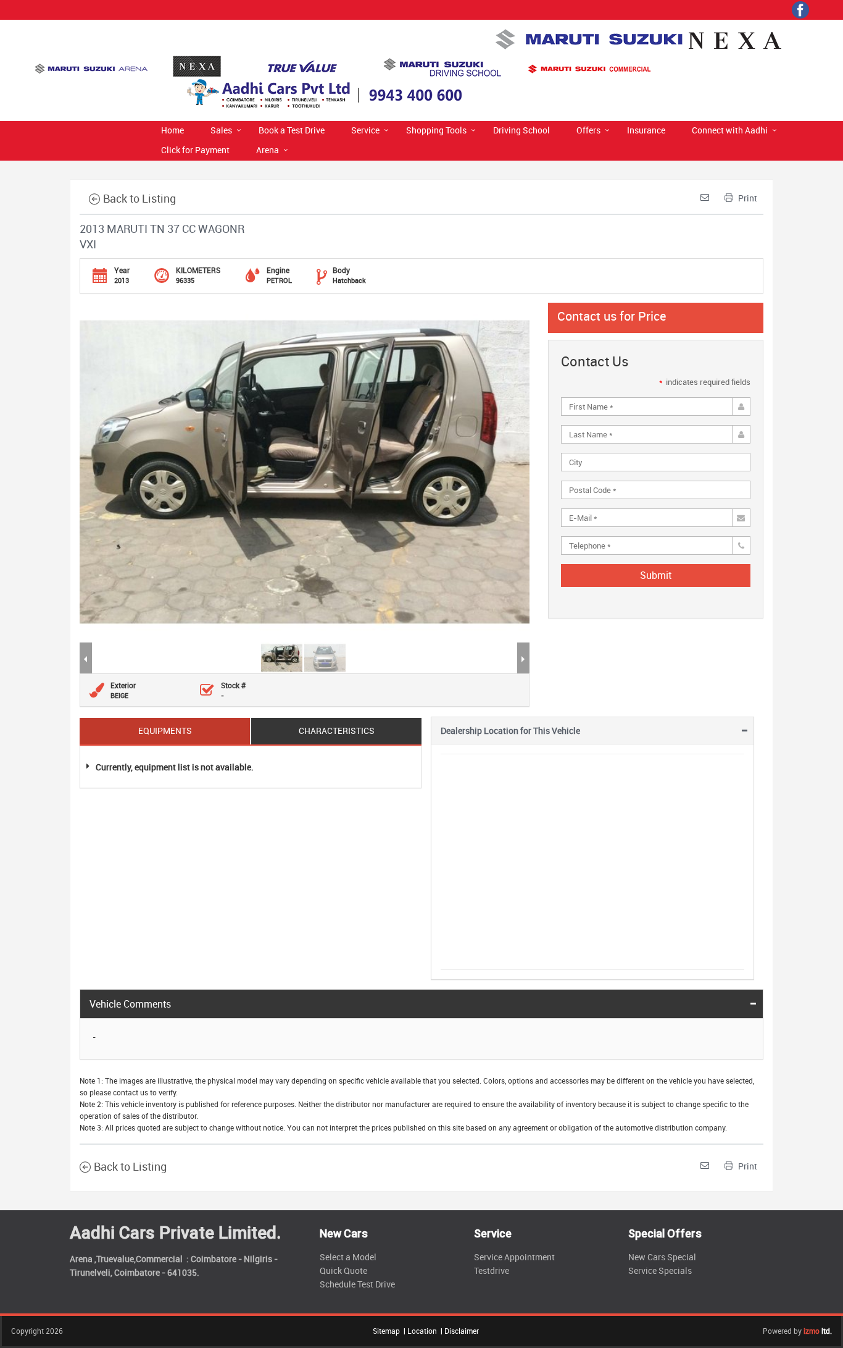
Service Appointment (514, 1257)
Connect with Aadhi (730, 130)
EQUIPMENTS (165, 730)
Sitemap (386, 1331)
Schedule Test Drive (357, 1284)
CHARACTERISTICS (337, 730)
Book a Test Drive (292, 130)
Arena (267, 150)
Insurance (646, 130)
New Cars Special (662, 1257)
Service (365, 130)
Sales (221, 130)
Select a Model (348, 1257)
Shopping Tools (436, 130)
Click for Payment (195, 150)
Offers (588, 130)
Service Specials (660, 1270)
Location (422, 1331)
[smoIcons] (800, 10)
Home (172, 130)
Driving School (521, 130)
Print (746, 198)
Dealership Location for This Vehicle (510, 730)
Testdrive (491, 1270)
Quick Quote (343, 1270)
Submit (655, 575)
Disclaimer (461, 1331)
